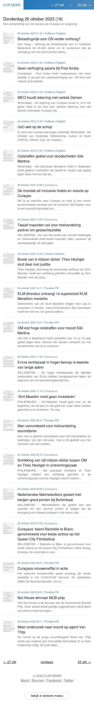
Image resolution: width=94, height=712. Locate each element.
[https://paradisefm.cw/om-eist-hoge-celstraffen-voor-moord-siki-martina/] (8, 327)
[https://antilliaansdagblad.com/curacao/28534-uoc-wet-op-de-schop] (8, 126)
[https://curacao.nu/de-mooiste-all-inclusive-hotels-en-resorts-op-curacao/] (8, 189)
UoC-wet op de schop (35, 126)
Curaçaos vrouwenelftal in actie (43, 568)
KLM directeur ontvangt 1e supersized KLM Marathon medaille (52, 296)
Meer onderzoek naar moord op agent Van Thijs (52, 629)
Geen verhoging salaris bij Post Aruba (48, 67)
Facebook (54, 680)
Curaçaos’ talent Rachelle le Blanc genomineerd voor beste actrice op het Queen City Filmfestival (48, 533)
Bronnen (38, 680)
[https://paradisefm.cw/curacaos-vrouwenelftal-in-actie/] (8, 567)
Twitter (68, 680)
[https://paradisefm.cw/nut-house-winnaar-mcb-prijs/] (8, 596)
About (25, 680)
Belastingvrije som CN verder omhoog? (49, 38)
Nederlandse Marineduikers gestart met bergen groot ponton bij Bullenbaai (49, 497)
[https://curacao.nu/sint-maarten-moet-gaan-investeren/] (8, 395)
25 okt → (84, 4)
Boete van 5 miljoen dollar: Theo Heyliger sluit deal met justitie (51, 262)
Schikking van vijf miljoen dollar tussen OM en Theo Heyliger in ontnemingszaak (52, 462)
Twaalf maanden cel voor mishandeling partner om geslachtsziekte (49, 227)
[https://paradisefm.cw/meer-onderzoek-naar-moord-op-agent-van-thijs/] (8, 626)
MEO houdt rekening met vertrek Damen (50, 97)
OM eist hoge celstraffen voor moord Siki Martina (50, 330)
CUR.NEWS (11, 4)
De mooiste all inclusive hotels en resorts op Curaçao (53, 193)
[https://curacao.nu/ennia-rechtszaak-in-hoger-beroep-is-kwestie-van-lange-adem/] (8, 361)
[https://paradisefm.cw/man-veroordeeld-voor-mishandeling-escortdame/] (8, 425)
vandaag (47, 662)
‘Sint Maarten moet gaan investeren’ (47, 396)
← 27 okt (57, 4)
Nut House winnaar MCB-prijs (41, 597)
